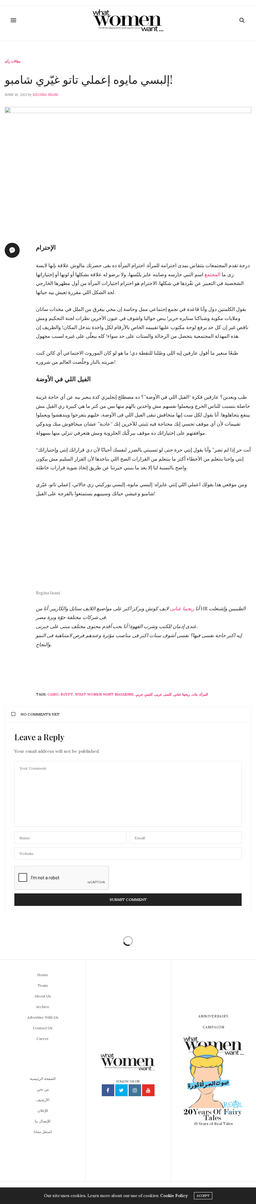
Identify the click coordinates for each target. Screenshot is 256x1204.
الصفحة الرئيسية (43, 1078)
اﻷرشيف (42, 1099)
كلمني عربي (144, 694)
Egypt (67, 694)
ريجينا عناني (182, 694)
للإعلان (42, 1110)
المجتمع (212, 274)
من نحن (43, 1089)
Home (42, 974)
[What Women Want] (128, 20)
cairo (53, 694)
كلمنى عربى (163, 694)
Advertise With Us (42, 1017)
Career (43, 1038)
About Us (43, 996)
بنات (195, 694)
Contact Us (42, 1028)
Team (42, 985)
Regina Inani (45, 94)
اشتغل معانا (43, 1131)
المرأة (203, 694)
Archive (42, 1006)
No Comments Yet (40, 714)
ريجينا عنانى (182, 608)
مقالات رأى (13, 61)
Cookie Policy (174, 1195)
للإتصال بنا (43, 1121)
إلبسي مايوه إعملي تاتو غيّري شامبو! (89, 79)
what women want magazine (104, 694)
